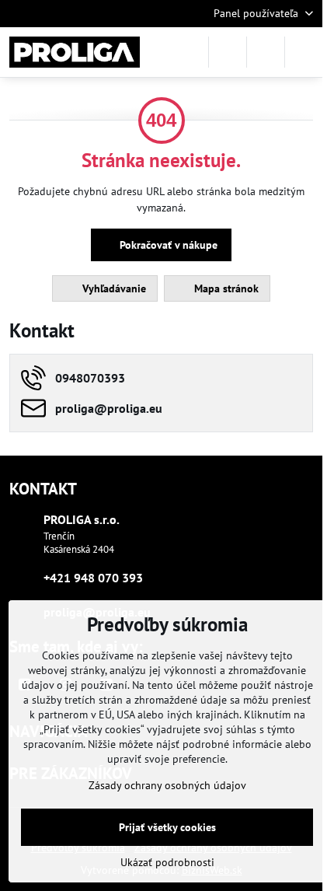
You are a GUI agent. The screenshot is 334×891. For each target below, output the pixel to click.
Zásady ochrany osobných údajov (167, 785)
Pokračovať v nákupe (167, 245)
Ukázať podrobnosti (167, 862)
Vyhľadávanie (112, 288)
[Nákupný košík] (265, 52)
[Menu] (303, 52)
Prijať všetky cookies (167, 827)
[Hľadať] (227, 52)
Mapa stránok (225, 288)
